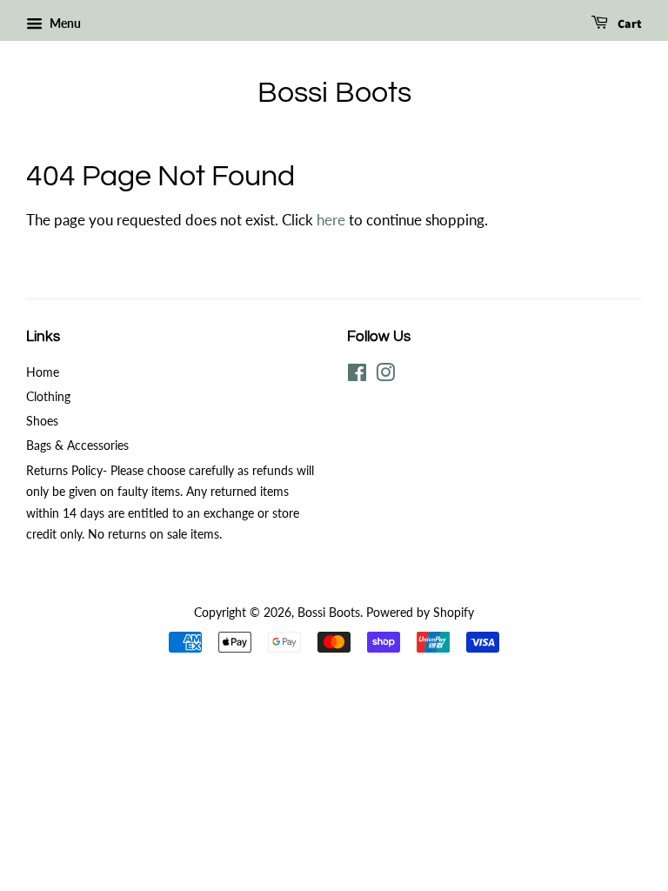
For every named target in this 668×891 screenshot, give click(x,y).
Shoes (42, 420)
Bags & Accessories (77, 445)
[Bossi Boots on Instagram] (385, 375)
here (331, 220)
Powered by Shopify (420, 612)
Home (42, 372)
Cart (628, 24)
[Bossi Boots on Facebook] (357, 375)
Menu (64, 23)
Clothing (48, 396)
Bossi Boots (334, 92)
